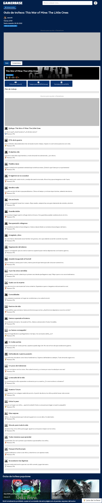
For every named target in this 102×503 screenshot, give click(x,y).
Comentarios (16, 63)
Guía (6, 63)
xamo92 (9, 18)
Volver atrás (10, 7)
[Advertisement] (52, 46)
